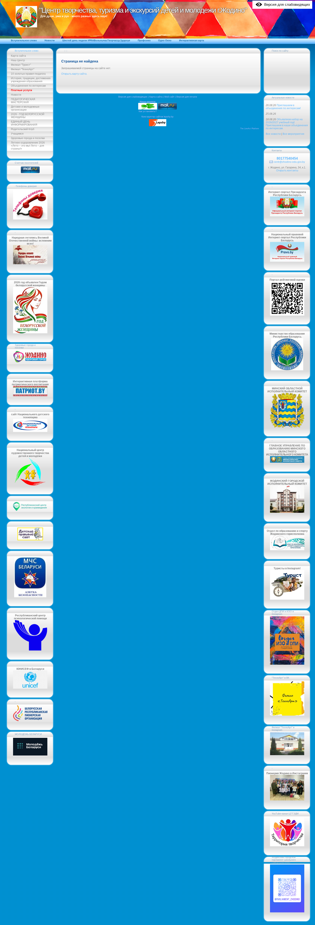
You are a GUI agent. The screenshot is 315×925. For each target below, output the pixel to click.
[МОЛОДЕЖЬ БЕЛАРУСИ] (30, 755)
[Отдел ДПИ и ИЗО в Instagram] (287, 663)
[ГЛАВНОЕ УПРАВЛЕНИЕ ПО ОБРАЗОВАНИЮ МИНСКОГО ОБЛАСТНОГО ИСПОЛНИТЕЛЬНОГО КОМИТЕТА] (287, 461)
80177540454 (287, 158)
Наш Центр (18, 60)
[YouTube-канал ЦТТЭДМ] (287, 845)
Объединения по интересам (28, 85)
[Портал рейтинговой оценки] (287, 314)
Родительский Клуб (22, 129)
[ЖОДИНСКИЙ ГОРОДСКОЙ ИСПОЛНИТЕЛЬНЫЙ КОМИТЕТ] (287, 511)
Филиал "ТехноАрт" (22, 69)
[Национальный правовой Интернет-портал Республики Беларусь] (287, 260)
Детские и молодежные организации (25, 108)
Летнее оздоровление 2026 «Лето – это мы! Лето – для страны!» (28, 145)
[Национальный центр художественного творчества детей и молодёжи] (30, 484)
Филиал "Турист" (21, 64)
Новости (16, 94)
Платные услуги (21, 90)
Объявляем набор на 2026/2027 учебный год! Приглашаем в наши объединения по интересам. (287, 124)
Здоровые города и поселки (28, 138)
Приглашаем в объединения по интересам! (283, 107)
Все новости (273, 133)
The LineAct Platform (249, 128)
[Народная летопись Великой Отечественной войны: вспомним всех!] (30, 263)
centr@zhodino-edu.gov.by (289, 161)
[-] (30, 720)
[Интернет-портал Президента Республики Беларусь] (287, 215)
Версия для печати (186, 96)
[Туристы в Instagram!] (287, 598)
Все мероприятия (293, 133)
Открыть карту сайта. (74, 73)
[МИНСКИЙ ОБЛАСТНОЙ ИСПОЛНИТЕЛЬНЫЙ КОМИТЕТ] (287, 426)
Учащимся (17, 133)
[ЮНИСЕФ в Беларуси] (30, 687)
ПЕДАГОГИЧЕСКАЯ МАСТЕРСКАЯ (23, 101)
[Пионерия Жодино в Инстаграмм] (287, 799)
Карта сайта (18, 55)
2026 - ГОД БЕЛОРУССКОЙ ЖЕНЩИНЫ (27, 116)
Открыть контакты (287, 170)
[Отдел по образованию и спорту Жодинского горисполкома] (287, 549)
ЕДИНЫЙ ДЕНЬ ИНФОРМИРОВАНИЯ (24, 123)
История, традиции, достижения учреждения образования (31, 80)
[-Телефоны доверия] (30, 218)
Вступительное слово (26, 50)
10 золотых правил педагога (28, 73)
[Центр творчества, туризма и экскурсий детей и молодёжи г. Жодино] (147, 108)
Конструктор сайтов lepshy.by (157, 116)
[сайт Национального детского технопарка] (30, 431)
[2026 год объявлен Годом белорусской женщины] (30, 332)
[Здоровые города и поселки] (30, 362)
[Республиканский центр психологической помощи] (30, 649)
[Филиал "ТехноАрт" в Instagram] (287, 754)
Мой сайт (169, 96)
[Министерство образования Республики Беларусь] (287, 369)
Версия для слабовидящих (132, 96)
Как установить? (148, 111)
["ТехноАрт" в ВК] (287, 714)
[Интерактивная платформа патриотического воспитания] (30, 395)
